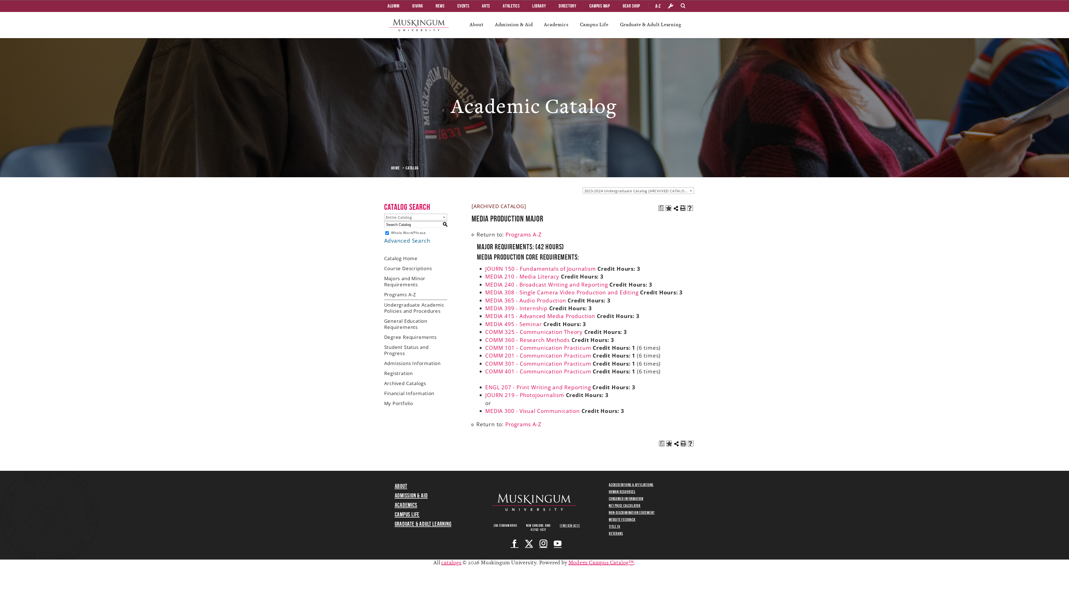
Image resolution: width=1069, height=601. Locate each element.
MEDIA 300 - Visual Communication (532, 411)
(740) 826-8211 (570, 525)
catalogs (451, 563)
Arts (486, 5)
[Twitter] (529, 543)
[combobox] (638, 190)
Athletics (511, 5)
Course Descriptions (408, 268)
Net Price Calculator (625, 505)
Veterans (616, 533)
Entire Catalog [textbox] (399, 217)
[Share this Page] (676, 208)
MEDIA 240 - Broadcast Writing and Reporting (546, 284)
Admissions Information (412, 363)
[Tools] (670, 6)
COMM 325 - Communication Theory (534, 332)
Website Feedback (622, 519)
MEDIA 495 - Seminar (513, 324)
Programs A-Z (400, 294)
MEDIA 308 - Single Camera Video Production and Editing (561, 292)
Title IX (614, 526)
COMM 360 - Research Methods (527, 340)
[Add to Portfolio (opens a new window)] (668, 208)
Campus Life (594, 25)
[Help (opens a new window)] (690, 208)
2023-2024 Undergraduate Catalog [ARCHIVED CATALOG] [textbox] (636, 190)
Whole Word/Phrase (408, 232)
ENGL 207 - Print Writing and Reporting (538, 387)
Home (395, 168)
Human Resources (622, 491)
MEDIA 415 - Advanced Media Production (540, 316)
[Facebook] (514, 543)
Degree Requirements (410, 337)
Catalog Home (401, 258)
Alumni (393, 5)
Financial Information (409, 393)
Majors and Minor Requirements (405, 281)
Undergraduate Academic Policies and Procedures (414, 308)
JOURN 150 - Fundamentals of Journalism (540, 268)
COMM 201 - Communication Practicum (538, 355)
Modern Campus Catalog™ (601, 563)
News (440, 5)
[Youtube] (557, 543)
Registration (398, 373)
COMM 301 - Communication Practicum (538, 363)
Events (463, 5)
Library (539, 5)
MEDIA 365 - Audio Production (525, 300)
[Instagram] (543, 543)
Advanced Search (407, 240)
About (477, 25)
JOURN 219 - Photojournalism (524, 395)
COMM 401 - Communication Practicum (538, 371)
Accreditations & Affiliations (631, 484)
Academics (556, 25)
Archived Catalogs (405, 383)
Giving (417, 5)
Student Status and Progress (406, 350)
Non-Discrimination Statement (631, 512)
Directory (567, 5)
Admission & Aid (514, 25)
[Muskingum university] (419, 25)
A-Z (658, 6)
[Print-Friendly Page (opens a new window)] (683, 208)
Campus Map (599, 5)
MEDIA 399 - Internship (516, 308)
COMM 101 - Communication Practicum (538, 347)
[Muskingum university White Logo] (534, 502)
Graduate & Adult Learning (650, 25)
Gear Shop (631, 5)
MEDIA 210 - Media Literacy (522, 276)
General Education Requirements (406, 324)
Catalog (412, 168)
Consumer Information (626, 498)
